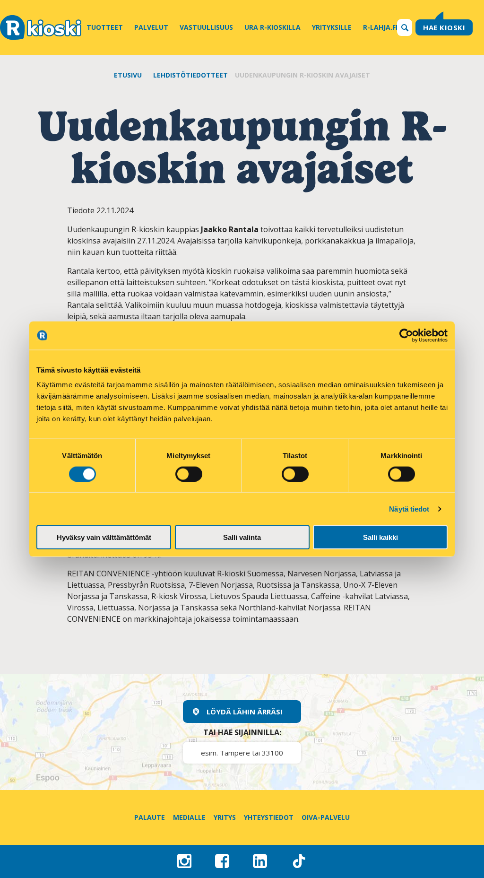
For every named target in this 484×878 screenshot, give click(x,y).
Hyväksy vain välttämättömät (104, 537)
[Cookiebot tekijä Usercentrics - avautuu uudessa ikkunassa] (406, 335)
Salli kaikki (380, 537)
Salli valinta (242, 537)
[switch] (188, 473)
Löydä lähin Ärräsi (245, 711)
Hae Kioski (444, 27)
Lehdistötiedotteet (190, 74)
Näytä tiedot (409, 508)
